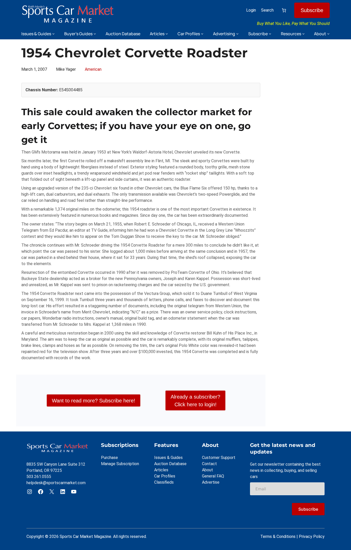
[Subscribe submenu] (270, 33)
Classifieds (164, 482)
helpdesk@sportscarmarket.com (56, 482)
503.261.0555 (38, 476)
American (93, 69)
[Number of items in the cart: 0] (284, 10)
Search (267, 10)
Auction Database (170, 463)
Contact (209, 463)
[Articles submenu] (166, 33)
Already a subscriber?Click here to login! (195, 400)
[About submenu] (328, 33)
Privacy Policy (312, 536)
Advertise (210, 482)
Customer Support (218, 457)
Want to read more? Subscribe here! (93, 400)
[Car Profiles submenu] (202, 33)
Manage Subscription (120, 463)
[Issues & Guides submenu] (53, 33)
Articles (161, 469)
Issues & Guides (168, 457)
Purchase (109, 457)
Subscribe (312, 10)
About (207, 469)
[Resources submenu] (303, 33)
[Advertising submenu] (237, 33)
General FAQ (213, 476)
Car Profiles (164, 476)
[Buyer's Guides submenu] (95, 33)
